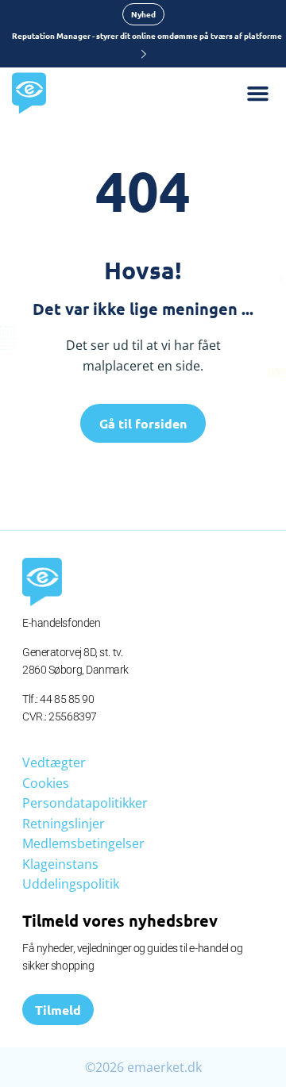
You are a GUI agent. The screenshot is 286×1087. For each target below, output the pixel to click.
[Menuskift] (266, 93)
